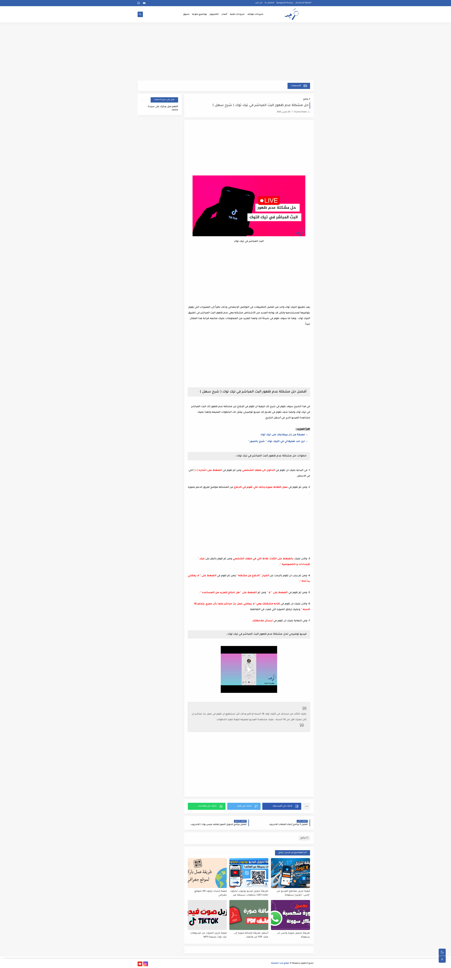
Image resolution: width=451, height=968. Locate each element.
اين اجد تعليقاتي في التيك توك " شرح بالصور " (276, 441)
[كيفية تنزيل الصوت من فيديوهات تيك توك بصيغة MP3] (207, 915)
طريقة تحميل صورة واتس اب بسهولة (293, 935)
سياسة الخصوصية (284, 3)
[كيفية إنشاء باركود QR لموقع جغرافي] (207, 873)
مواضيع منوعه (199, 14)
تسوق (186, 14)
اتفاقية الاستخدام (303, 3)
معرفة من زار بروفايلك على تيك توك (282, 435)
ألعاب (224, 14)
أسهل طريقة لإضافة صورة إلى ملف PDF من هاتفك (251, 935)
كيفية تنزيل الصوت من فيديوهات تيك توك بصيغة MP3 (208, 935)
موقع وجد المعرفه (280, 963)
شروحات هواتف (255, 14)
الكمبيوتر (214, 14)
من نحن (258, 3)
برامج (305, 99)
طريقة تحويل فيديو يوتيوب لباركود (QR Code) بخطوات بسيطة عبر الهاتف (249, 893)
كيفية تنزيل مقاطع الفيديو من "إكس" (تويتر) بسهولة (293, 893)
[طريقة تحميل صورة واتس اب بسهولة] (290, 915)
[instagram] (138, 3)
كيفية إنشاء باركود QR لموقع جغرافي (210, 893)
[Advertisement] (226, 53)
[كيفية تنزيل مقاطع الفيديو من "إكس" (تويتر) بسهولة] (290, 873)
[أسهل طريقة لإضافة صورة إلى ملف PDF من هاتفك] (248, 915)
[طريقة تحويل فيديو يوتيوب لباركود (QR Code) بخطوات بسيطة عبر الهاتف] (248, 873)
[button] (281, 806)
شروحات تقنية (237, 14)
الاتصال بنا (269, 3)
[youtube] (144, 3)
